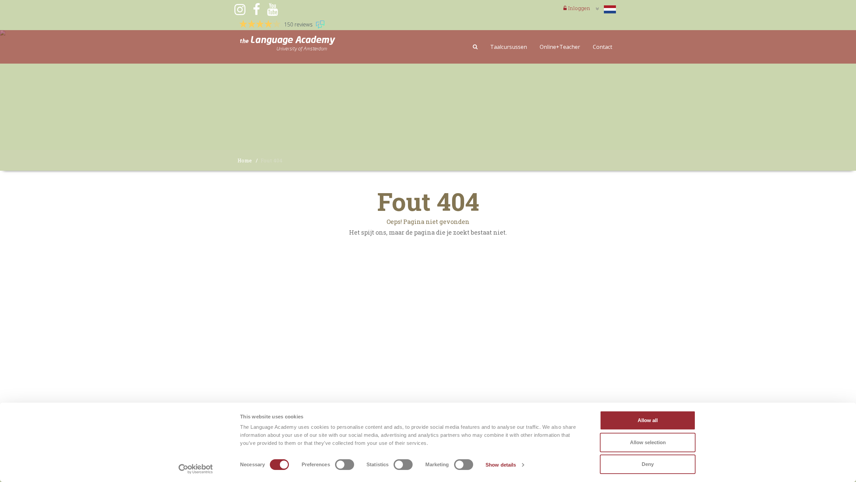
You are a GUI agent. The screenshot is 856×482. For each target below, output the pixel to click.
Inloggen (578, 8)
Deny (648, 464)
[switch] (344, 464)
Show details (501, 465)
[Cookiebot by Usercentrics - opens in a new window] (196, 469)
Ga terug (428, 247)
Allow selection (648, 442)
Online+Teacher (560, 47)
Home (244, 160)
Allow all (648, 420)
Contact (602, 47)
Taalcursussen (508, 47)
